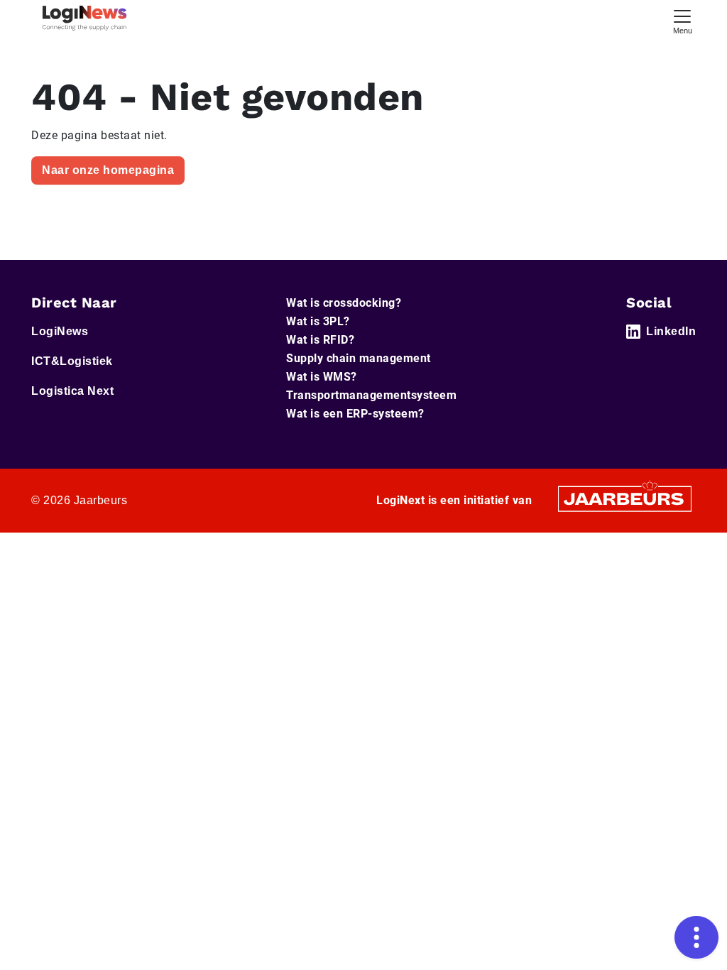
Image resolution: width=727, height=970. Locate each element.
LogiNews (59, 331)
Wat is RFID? (320, 340)
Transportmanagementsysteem (371, 395)
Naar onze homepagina (108, 170)
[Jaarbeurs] (625, 498)
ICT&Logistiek (72, 361)
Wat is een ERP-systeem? (355, 413)
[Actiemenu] (696, 937)
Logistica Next (72, 391)
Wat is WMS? (321, 376)
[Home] (84, 18)
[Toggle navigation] (682, 20)
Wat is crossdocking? (343, 303)
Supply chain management (358, 358)
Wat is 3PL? (318, 321)
